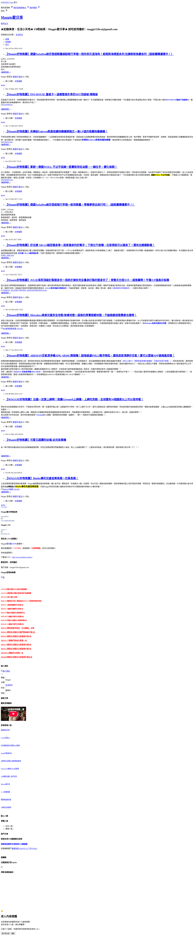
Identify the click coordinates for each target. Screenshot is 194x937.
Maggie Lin (4, 529)
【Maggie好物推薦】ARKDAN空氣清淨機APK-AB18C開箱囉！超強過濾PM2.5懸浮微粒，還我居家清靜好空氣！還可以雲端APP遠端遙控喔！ (90, 355)
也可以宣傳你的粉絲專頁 (7, 521)
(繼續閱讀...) (6, 72)
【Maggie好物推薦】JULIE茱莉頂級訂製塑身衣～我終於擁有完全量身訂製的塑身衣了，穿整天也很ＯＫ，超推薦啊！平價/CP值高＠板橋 (87, 280)
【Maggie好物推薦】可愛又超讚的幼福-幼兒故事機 (35, 439)
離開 (12, 933)
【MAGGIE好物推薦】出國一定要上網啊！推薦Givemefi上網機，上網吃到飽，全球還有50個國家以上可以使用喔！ (74, 399)
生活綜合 (19, 35)
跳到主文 (4, 24)
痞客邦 (15, 77)
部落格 (8, 42)
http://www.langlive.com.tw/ (22, 557)
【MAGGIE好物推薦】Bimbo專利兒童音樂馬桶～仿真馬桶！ (41, 478)
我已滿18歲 (5, 933)
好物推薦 (18, 81)
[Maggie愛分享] (2, 519)
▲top (3, 85)
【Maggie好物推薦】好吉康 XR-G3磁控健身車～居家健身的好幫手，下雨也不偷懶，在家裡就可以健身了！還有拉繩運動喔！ (80, 245)
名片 (7, 44)
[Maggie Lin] (2, 532)
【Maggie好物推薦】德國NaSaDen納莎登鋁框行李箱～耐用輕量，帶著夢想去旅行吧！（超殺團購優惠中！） (70, 204)
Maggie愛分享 (12, 17)
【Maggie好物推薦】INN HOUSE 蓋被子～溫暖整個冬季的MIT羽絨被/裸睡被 (51, 94)
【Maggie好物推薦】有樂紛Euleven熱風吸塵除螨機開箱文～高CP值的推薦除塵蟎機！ (56, 131)
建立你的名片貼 (5, 534)
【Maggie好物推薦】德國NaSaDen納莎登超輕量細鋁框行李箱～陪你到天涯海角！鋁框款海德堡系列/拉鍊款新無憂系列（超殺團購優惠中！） (89, 54)
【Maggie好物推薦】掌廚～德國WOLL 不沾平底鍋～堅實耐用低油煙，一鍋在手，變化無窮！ (61, 166)
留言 (20, 77)
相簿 (7, 39)
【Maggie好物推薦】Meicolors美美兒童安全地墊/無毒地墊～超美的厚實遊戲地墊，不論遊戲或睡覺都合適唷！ (71, 315)
